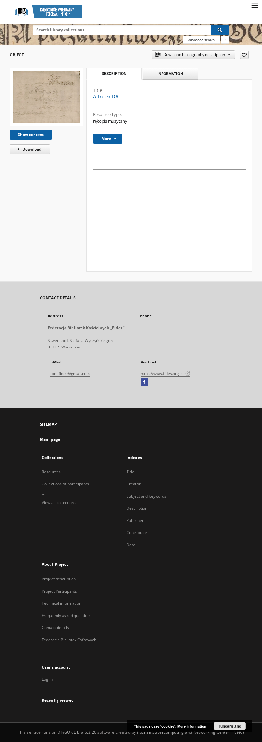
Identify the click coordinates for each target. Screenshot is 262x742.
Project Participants (59, 591)
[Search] (220, 30)
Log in (47, 679)
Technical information (61, 603)
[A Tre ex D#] (46, 97)
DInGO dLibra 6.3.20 (77, 732)
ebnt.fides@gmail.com (70, 373)
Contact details (55, 627)
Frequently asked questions (66, 615)
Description (137, 508)
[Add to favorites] (244, 55)
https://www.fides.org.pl (162, 373)
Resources (51, 472)
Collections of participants (65, 484)
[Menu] (254, 5)
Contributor (137, 532)
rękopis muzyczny (110, 121)
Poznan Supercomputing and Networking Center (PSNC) (190, 732)
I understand (230, 726)
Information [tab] (170, 73)
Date (131, 544)
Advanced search (201, 39)
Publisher (135, 520)
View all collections (59, 502)
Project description (59, 579)
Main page (50, 439)
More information (191, 726)
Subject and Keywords (146, 496)
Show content (31, 134)
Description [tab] (114, 73)
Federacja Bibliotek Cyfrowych (69, 639)
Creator (134, 484)
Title (131, 472)
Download (31, 149)
